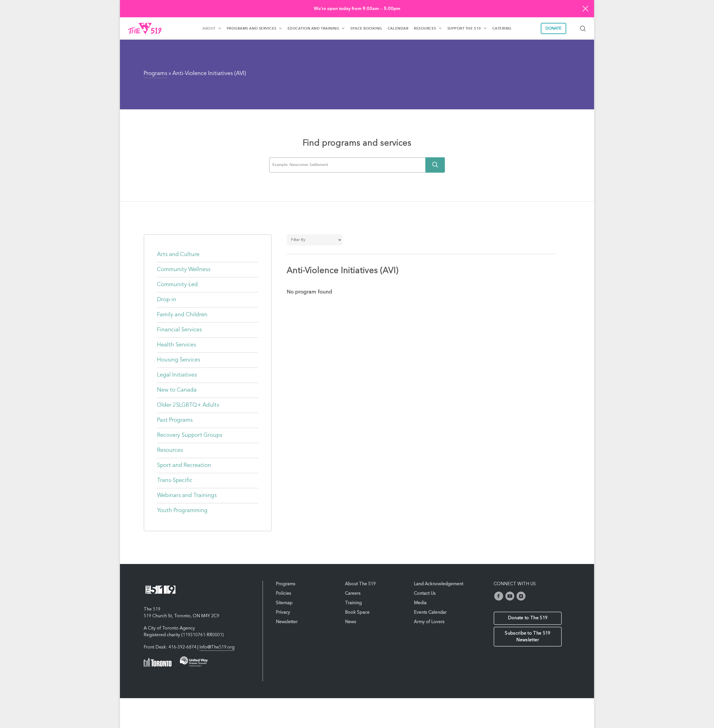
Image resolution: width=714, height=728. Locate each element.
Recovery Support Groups (189, 435)
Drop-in (166, 300)
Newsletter (287, 622)
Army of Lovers (429, 622)
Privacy (283, 612)
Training (353, 603)
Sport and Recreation (184, 465)
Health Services (176, 345)
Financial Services (179, 330)
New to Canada (177, 390)
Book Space (357, 612)
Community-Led (177, 285)
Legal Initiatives (177, 375)
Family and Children (182, 315)
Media (420, 603)
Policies (283, 593)
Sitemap (284, 603)
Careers (353, 593)
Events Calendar (430, 612)
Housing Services (178, 360)
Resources (170, 450)
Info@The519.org (217, 647)
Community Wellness (184, 270)
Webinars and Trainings (187, 495)
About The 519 (360, 584)
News (350, 622)
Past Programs (175, 420)
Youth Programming (182, 511)
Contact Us (425, 593)
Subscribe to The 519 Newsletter (527, 636)
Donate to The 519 (527, 618)
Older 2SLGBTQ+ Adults (188, 405)
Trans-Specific (174, 480)
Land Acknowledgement (438, 584)
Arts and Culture (178, 254)
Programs (155, 73)
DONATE (553, 28)
